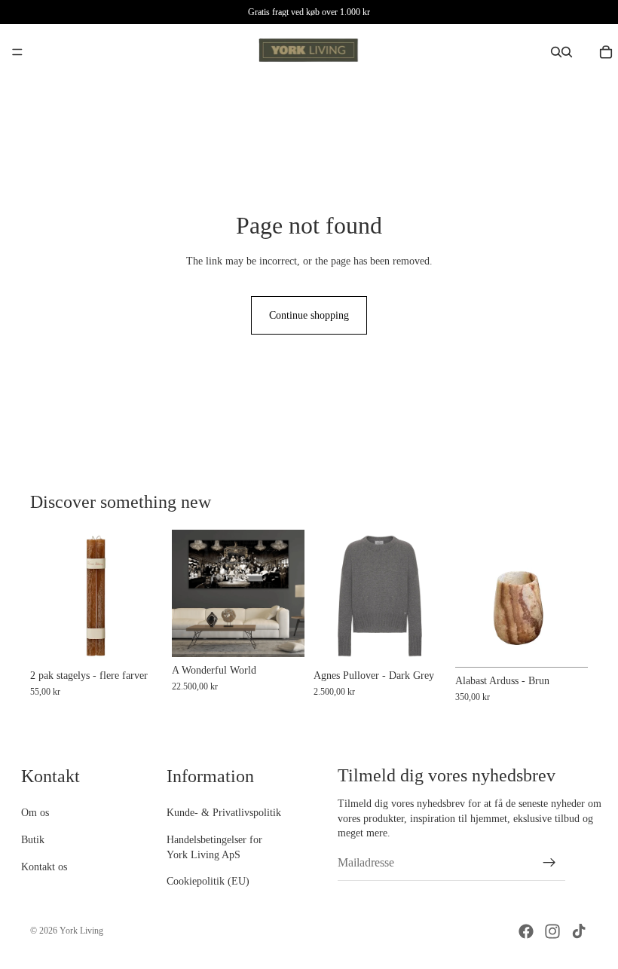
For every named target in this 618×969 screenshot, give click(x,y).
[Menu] (17, 52)
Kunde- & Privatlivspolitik (224, 813)
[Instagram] (552, 931)
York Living (81, 930)
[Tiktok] (579, 931)
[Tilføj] (281, 633)
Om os (35, 813)
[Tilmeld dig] (549, 863)
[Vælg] (139, 639)
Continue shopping (309, 315)
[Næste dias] (571, 599)
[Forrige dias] (471, 599)
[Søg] (556, 52)
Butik (32, 839)
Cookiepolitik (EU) (208, 882)
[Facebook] (526, 931)
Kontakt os (44, 867)
